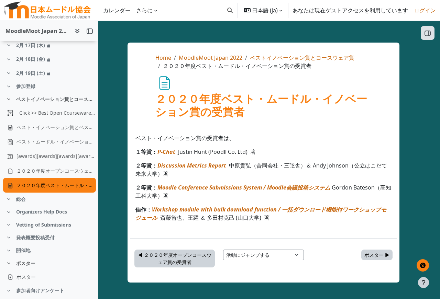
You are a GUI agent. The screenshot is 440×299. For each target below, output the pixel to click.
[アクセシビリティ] (423, 265)
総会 (21, 199)
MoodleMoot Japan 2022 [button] (37, 31)
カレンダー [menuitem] (117, 10)
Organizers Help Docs (41, 211)
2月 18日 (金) (30, 59)
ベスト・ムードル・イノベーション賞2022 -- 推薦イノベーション (56, 141)
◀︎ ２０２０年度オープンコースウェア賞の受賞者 (174, 258)
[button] (230, 10)
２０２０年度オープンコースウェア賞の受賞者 (56, 171)
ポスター (25, 263)
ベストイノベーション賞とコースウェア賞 (56, 99)
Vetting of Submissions (43, 224)
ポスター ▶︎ (376, 255)
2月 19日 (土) (30, 73)
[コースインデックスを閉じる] (89, 30)
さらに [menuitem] (144, 10)
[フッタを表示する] (423, 282)
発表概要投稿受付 (35, 237)
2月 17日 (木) (30, 45)
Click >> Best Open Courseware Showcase (56, 113)
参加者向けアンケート (40, 290)
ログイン (425, 10)
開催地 (23, 250)
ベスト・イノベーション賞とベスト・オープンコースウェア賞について (56, 127)
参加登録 (25, 86)
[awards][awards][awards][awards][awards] (56, 156)
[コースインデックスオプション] (77, 30)
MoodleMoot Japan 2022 (210, 57)
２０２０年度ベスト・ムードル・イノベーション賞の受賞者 (56, 185)
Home (163, 57)
